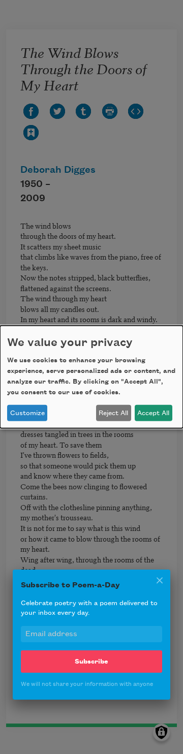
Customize (27, 413)
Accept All (153, 413)
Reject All (113, 413)
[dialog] (91, 377)
